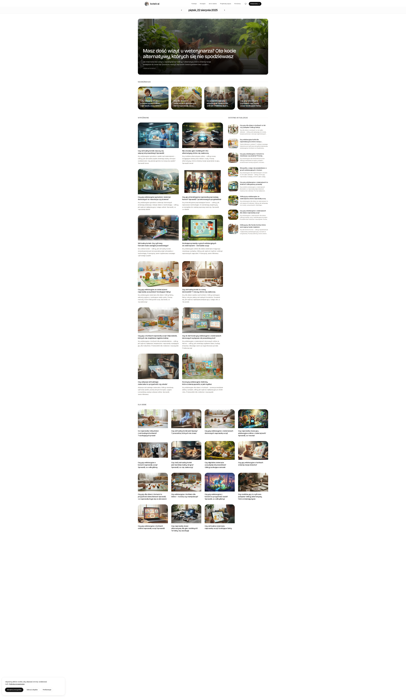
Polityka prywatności (17, 684)
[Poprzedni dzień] (224, 10)
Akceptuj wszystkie (14, 690)
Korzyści (202, 4)
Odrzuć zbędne (32, 690)
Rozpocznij (254, 4)
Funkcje (194, 4)
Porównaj (237, 4)
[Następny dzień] (181, 10)
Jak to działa (213, 4)
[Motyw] (246, 4)
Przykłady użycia (225, 4)
